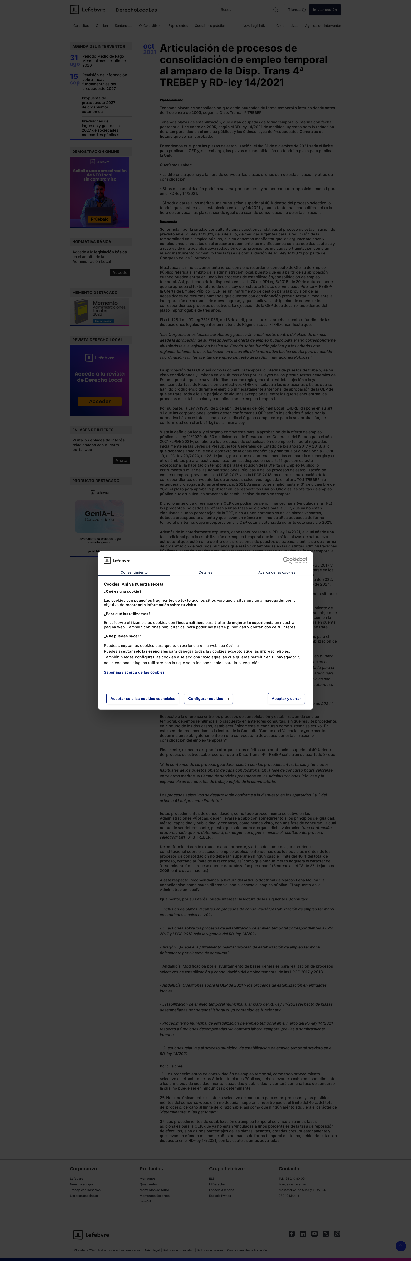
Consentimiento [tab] (134, 572)
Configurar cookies (205, 698)
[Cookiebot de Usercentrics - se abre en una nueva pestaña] (286, 560)
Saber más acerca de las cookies (134, 672)
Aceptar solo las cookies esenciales (142, 698)
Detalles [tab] (206, 572)
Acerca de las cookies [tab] (276, 572)
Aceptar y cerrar (286, 698)
